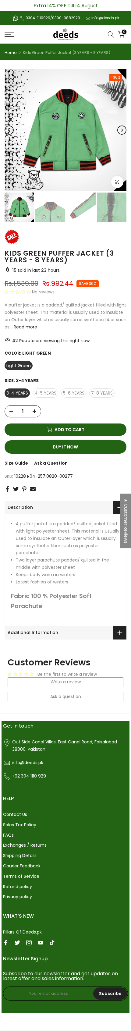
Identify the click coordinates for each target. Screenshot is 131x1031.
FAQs (8, 835)
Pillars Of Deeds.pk (22, 932)
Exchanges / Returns (25, 845)
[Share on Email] (33, 489)
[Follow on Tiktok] (52, 942)
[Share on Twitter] (16, 489)
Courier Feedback (22, 866)
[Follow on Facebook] (6, 942)
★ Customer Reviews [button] (126, 520)
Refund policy (17, 887)
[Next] (121, 130)
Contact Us (15, 814)
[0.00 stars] (18, 292)
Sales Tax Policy (19, 825)
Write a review (66, 682)
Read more (25, 327)
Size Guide (16, 463)
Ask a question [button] (65, 696)
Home (11, 53)
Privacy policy (17, 897)
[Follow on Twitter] (17, 942)
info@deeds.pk (105, 17)
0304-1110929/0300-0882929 (53, 17)
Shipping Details (20, 855)
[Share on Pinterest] (24, 489)
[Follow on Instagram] (29, 942)
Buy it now (65, 447)
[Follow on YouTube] (40, 942)
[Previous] (9, 130)
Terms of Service (21, 876)
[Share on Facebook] (7, 489)
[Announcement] (65, 6)
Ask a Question (51, 463)
